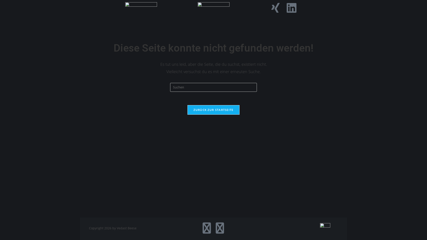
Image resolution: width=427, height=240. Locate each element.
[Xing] (275, 7)
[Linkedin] (291, 7)
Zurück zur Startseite (213, 110)
